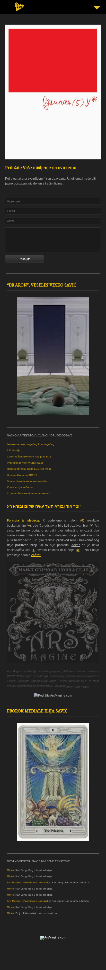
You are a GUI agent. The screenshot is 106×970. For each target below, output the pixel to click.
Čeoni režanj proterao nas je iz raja (29, 456)
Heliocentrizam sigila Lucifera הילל (29, 468)
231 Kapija (13, 450)
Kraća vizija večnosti (20, 487)
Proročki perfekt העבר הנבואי (25, 462)
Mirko (10, 870)
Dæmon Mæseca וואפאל (22, 475)
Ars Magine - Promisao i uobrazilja (28, 882)
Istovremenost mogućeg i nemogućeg (30, 444)
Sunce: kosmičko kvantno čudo (27, 481)
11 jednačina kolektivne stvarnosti (28, 493)
